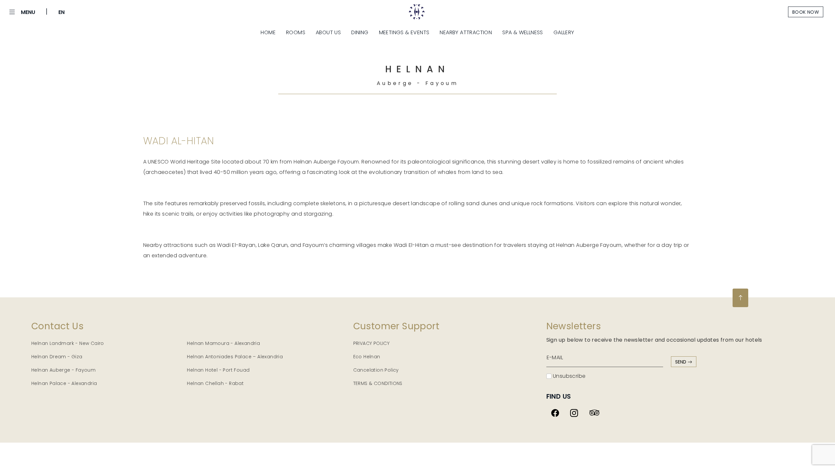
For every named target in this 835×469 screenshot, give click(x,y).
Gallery (564, 32)
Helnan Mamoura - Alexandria (223, 343)
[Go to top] (740, 298)
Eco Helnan (366, 356)
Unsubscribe (569, 376)
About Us (328, 32)
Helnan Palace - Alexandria (64, 383)
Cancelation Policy (376, 370)
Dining (359, 32)
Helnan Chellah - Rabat (215, 383)
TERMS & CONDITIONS (377, 383)
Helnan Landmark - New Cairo (67, 343)
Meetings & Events (404, 32)
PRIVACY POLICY (371, 343)
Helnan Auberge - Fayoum (63, 370)
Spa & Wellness (522, 32)
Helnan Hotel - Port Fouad (218, 370)
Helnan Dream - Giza (57, 356)
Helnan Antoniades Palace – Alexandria (235, 356)
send (681, 362)
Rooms (295, 32)
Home (268, 32)
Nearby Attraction (466, 32)
